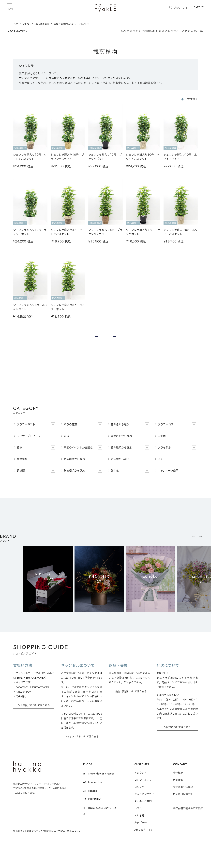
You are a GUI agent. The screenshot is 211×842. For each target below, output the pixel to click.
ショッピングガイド (145, 794)
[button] (201, 536)
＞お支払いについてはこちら (34, 705)
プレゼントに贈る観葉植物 (36, 23)
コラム (138, 808)
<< (96, 336)
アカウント (140, 772)
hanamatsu (92, 782)
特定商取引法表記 (183, 787)
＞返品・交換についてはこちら (129, 691)
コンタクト (140, 787)
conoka (90, 790)
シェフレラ (83, 23)
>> (115, 336)
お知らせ (139, 815)
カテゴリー (140, 822)
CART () (199, 7)
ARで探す (139, 829)
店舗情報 (178, 779)
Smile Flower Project (98, 773)
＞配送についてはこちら (177, 727)
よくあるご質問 (143, 801)
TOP (15, 23)
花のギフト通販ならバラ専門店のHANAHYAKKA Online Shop (48, 830)
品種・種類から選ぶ (64, 23)
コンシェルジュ (142, 779)
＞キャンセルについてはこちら (81, 736)
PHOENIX (92, 799)
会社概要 (178, 772)
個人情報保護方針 (183, 794)
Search (180, 7)
